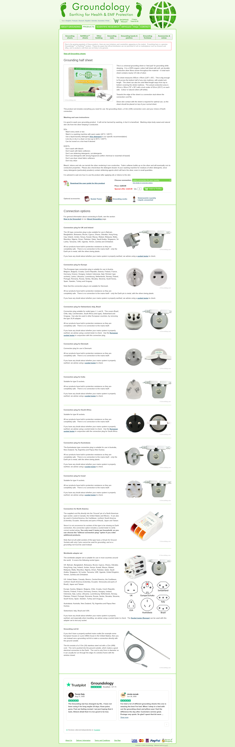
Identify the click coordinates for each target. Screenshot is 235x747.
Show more (124, 717)
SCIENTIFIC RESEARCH (108, 27)
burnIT (166, 745)
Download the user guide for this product (87, 183)
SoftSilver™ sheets (85, 37)
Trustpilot (97, 730)
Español (87, 20)
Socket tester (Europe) (140, 618)
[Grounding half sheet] (90, 83)
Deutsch (81, 20)
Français (75, 20)
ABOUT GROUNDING (71, 27)
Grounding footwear (147, 37)
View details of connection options (143, 183)
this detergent (96, 137)
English (68, 20)
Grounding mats (111, 37)
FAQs (135, 27)
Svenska (94, 20)
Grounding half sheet (78, 60)
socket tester (142, 256)
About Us (68, 740)
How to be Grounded (72, 219)
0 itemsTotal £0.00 (134, 20)
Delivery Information (83, 740)
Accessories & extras (164, 37)
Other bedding (98, 37)
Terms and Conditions (102, 740)
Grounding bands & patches (129, 37)
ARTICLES (126, 27)
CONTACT (145, 27)
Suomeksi (101, 20)
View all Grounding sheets (75, 54)
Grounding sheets (69, 37)
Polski (107, 20)
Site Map (117, 740)
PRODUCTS (88, 27)
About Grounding (94, 219)
